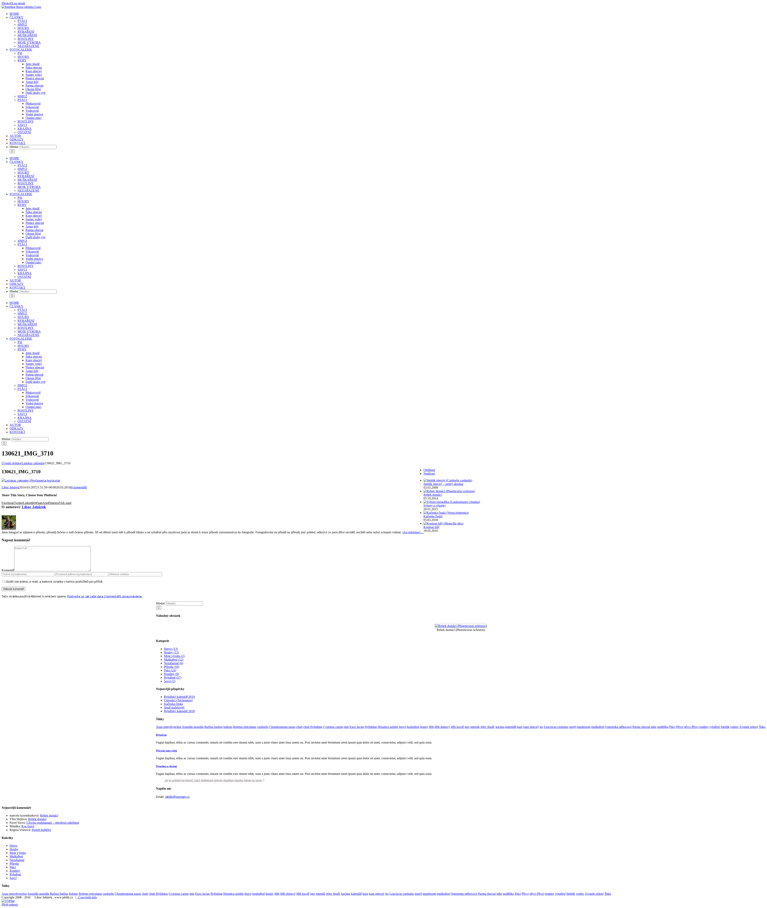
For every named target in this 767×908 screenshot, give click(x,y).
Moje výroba (18, 853)
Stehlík (725, 727)
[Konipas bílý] (443, 523)
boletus (227, 727)
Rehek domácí (432, 494)
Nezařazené (17, 860)
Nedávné (429, 473)
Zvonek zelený (748, 727)
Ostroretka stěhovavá (618, 727)
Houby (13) (171, 652)
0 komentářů (79, 487)
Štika (762, 727)
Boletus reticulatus (244, 727)
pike (653, 727)
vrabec (734, 727)
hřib (431, 727)
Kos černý (27, 826)
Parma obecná (641, 727)
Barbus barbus (213, 727)
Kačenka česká (173, 704)
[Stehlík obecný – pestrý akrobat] (447, 480)
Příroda (14, 863)
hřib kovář (457, 727)
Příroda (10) (171, 666)
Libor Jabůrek (10, 487)
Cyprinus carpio (333, 727)
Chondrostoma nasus (282, 727)
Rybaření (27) (172, 677)
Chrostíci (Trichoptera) (178, 700)
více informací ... (412, 532)
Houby (14, 849)
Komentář (8, 570)
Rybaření (15, 874)
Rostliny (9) (171, 674)
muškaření (597, 727)
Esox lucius (357, 727)
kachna (500, 727)
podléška (662, 727)
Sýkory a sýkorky (434, 505)
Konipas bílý (431, 527)
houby (424, 727)
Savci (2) (169, 681)
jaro (467, 727)
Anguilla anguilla (193, 727)
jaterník (475, 727)
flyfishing (371, 727)
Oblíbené (429, 470)
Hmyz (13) (171, 649)
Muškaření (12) (173, 659)
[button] (161, 734)
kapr (520, 727)
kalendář (510, 727)
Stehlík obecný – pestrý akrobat (443, 484)
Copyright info (87, 897)
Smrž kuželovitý (174, 707)
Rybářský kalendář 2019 (179, 696)
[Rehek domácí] (449, 491)
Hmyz (13, 845)
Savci (13, 878)
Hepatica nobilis (388, 727)
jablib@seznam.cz (177, 797)
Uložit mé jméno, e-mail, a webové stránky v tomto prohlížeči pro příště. (54, 581)
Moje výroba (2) (174, 656)
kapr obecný (531, 727)
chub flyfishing (312, 727)
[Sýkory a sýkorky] (451, 502)
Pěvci (679, 727)
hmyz (402, 727)
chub (299, 727)
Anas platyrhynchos (168, 727)
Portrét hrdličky (41, 830)
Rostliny (15, 870)
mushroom (583, 727)
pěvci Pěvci (691, 727)
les (541, 727)
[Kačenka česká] (446, 512)
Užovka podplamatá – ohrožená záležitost (52, 822)
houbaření (413, 727)
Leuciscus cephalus (556, 727)
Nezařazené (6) (173, 663)
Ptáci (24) (170, 670)
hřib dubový (442, 727)
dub (346, 727)
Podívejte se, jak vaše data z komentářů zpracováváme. (104, 596)
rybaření (714, 727)
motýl (572, 727)
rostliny (704, 727)
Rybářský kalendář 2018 (179, 711)
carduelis (262, 727)
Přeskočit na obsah (13, 3)
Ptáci (672, 727)
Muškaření (16, 856)
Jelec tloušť (487, 727)
